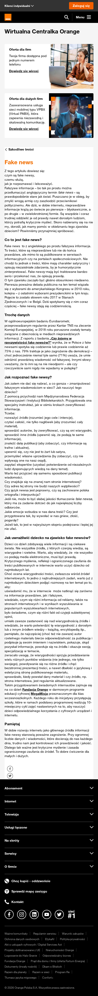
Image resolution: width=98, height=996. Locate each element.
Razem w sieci (40, 972)
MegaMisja (39, 694)
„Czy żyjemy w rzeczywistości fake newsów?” (38, 340)
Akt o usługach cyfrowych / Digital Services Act (33, 944)
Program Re (62, 972)
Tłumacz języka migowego (20, 977)
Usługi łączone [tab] (16, 827)
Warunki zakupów (73, 933)
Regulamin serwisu (44, 933)
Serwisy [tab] (10, 853)
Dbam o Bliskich (52, 966)
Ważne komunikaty (16, 933)
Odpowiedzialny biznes (57, 955)
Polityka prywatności (72, 939)
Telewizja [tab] (12, 814)
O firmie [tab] (11, 867)
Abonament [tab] (13, 788)
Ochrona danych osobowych (22, 939)
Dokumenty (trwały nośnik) (21, 966)
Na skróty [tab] (12, 840)
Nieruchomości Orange (60, 950)
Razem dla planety (16, 972)
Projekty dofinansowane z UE (22, 950)
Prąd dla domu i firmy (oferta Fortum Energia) (58, 961)
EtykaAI (49, 939)
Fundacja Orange (35, 689)
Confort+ (47, 977)
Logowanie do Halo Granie (21, 955)
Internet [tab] (10, 801)
